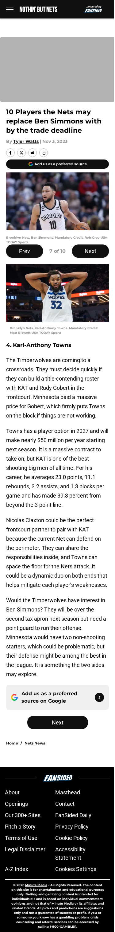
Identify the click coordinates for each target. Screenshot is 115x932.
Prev (24, 251)
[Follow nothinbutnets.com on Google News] (99, 697)
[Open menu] (9, 9)
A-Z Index (16, 869)
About (12, 792)
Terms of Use (21, 838)
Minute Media (36, 885)
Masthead (67, 792)
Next (90, 251)
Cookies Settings (75, 869)
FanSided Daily (73, 815)
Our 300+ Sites (22, 815)
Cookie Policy (71, 838)
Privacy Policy (72, 826)
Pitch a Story (20, 826)
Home (12, 743)
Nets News (35, 743)
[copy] (43, 152)
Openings (16, 804)
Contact (65, 804)
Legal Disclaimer (25, 849)
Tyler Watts (26, 141)
